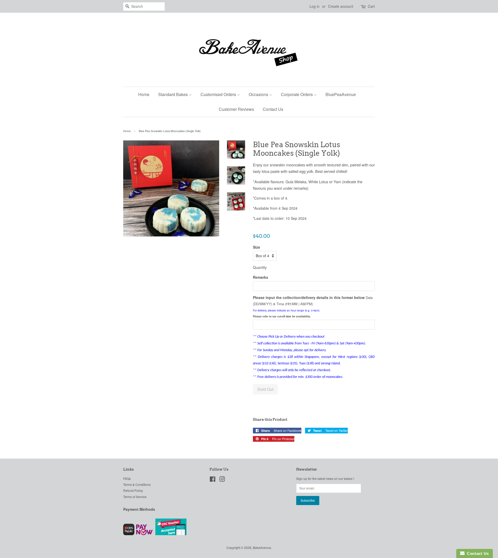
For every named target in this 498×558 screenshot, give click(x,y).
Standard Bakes (173, 94)
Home (143, 94)
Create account (340, 6)
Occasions (259, 94)
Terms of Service (135, 496)
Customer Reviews (236, 109)
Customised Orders (218, 94)
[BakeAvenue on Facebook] (213, 480)
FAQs (127, 478)
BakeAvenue (262, 547)
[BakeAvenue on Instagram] (222, 480)
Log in (314, 6)
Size (256, 247)
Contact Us (273, 109)
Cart (371, 6)
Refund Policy (133, 490)
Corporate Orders (297, 94)
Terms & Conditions (137, 484)
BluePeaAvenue (341, 94)
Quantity (260, 267)
